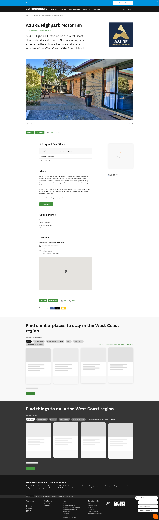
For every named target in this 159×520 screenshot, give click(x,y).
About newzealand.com (69, 505)
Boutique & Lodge (39, 341)
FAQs (64, 503)
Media (89, 503)
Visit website (39, 132)
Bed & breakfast (78, 341)
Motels (28, 341)
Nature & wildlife (64, 419)
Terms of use (66, 511)
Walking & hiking (42, 419)
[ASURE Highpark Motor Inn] (121, 34)
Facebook (30, 508)
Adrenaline (53, 419)
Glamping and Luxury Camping (35, 344)
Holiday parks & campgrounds (55, 341)
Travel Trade (91, 507)
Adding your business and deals (71, 507)
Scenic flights (30, 419)
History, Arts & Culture (78, 419)
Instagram (31, 506)
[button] (53, 9)
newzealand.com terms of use (94, 488)
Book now (29, 132)
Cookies (65, 515)
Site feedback (47, 503)
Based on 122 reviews (111, 177)
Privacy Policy (66, 513)
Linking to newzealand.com (70, 509)
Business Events (92, 509)
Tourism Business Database (95, 513)
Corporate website (93, 511)
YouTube (30, 511)
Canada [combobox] (129, 9)
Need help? (47, 505)
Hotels (68, 341)
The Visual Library (92, 505)
